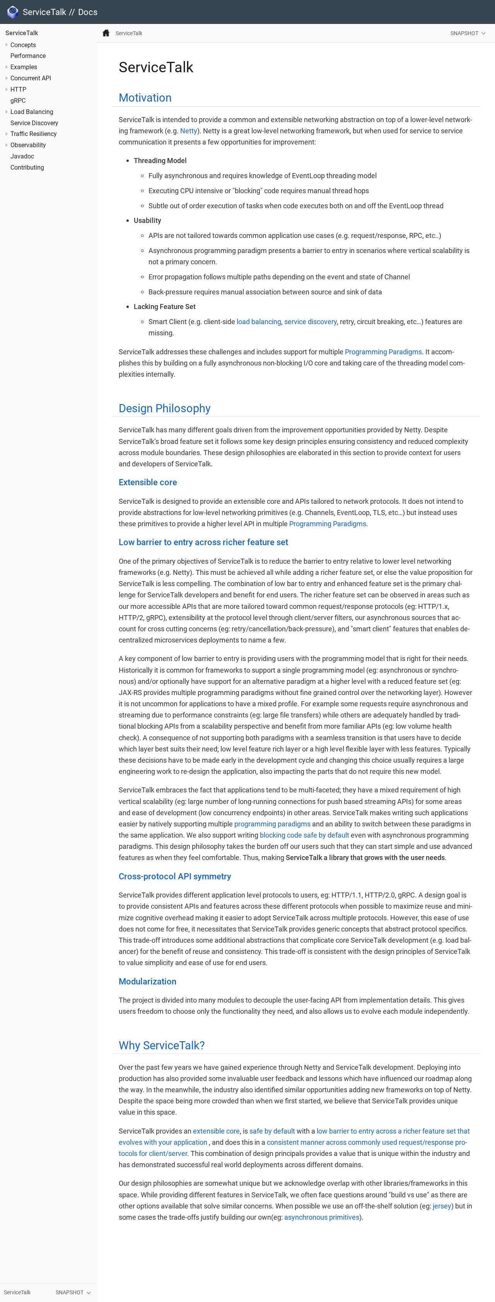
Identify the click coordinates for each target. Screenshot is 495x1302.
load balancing (259, 322)
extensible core (216, 1131)
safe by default (272, 1131)
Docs (87, 12)
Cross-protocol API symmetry (175, 876)
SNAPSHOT (464, 33)
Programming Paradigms (383, 352)
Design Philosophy (165, 408)
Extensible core (148, 482)
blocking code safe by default (304, 835)
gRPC (18, 100)
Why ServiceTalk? (162, 1045)
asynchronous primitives (321, 1217)
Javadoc (22, 156)
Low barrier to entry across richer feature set (203, 542)
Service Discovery (34, 123)
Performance (28, 56)
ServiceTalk (21, 33)
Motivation (145, 97)
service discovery (310, 322)
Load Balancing (31, 112)
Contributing (27, 167)
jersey (442, 1206)
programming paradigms (272, 824)
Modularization (147, 981)
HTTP (18, 89)
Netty (188, 131)
